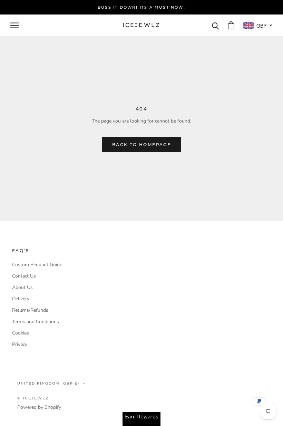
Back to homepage (141, 144)
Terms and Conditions (35, 321)
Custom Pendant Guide (37, 264)
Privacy (19, 344)
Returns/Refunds (30, 310)
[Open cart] (231, 25)
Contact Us (24, 276)
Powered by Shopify (39, 407)
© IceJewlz (33, 398)
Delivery (20, 299)
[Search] (215, 25)
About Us (22, 287)
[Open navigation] (14, 25)
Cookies (20, 333)
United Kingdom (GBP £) (48, 383)
